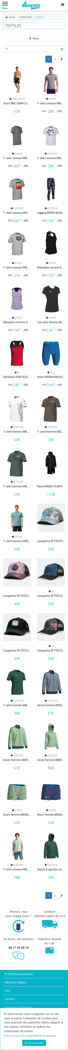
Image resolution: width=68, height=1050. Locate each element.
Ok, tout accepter (34, 1043)
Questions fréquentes (19, 1007)
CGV (7, 990)
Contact (10, 999)
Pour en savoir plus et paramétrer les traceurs (30, 1036)
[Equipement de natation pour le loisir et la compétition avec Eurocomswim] (31, 4)
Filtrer (35, 38)
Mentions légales (15, 982)
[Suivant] (61, 59)
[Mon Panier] (62, 5)
